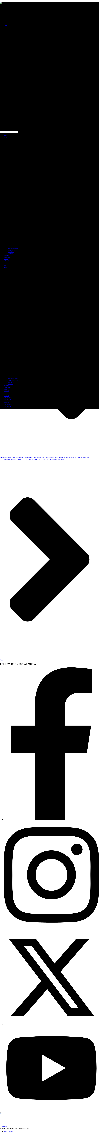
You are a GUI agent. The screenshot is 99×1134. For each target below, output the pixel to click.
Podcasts (6, 255)
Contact (6, 260)
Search (2, 28)
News (5, 135)
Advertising (7, 399)
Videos (6, 259)
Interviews (11, 252)
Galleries (10, 253)
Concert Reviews (13, 250)
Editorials (7, 257)
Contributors (8, 397)
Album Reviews (13, 248)
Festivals (6, 396)
